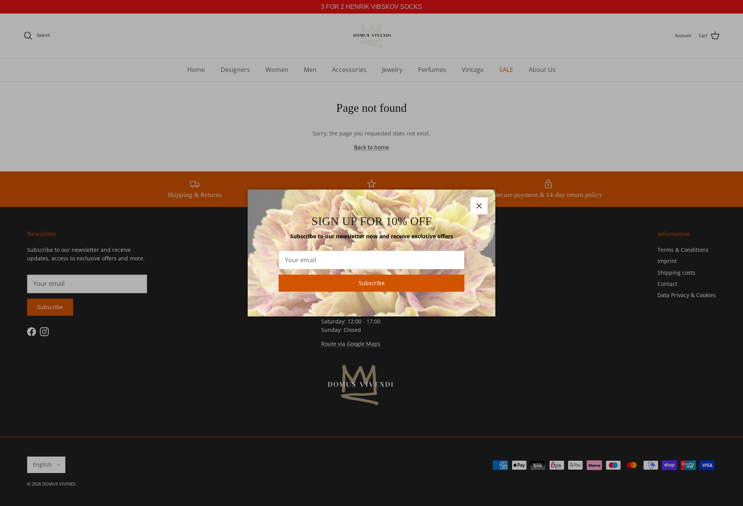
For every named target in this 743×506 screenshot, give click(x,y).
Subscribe (372, 283)
